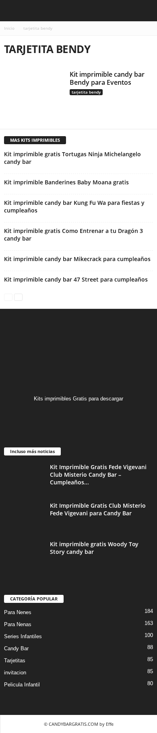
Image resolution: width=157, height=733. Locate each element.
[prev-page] (8, 296)
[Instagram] (78, 414)
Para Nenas (17, 624)
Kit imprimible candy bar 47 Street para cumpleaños (76, 279)
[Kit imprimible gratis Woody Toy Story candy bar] (24, 555)
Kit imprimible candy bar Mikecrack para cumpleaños (77, 259)
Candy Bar (16, 648)
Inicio (9, 28)
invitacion (15, 673)
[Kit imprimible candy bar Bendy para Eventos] (34, 94)
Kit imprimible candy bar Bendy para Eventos (107, 78)
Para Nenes (17, 612)
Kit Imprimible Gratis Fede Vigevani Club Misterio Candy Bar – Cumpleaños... (98, 474)
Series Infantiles (23, 636)
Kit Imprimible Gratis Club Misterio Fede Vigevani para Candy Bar (98, 509)
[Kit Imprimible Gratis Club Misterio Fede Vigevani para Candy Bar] (24, 517)
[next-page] (18, 296)
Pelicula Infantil (22, 685)
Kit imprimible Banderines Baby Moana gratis (66, 182)
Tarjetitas (14, 660)
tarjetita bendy (86, 92)
